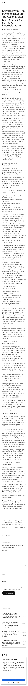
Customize (13, 674)
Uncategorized (14, 29)
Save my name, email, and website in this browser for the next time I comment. (13, 588)
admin (8, 29)
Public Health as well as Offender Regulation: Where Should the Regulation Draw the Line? (11, 643)
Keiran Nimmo (16, 89)
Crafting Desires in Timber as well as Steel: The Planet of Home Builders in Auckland (7, 524)
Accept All (13, 679)
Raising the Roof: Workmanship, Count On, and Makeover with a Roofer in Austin (19, 524)
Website (4, 581)
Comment (5, 550)
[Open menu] (25, 2)
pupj (3, 2)
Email (3, 574)
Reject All (14, 677)
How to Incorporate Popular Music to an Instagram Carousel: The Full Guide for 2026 (10, 634)
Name (4, 568)
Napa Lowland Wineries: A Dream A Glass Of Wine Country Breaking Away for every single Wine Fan (10, 625)
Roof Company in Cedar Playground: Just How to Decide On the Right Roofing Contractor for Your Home (11, 615)
